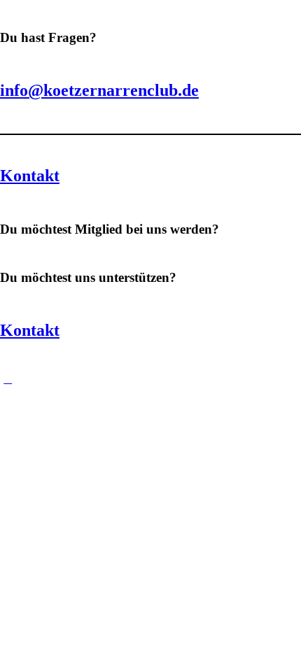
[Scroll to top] (7, 379)
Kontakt (29, 175)
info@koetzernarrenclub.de (99, 90)
